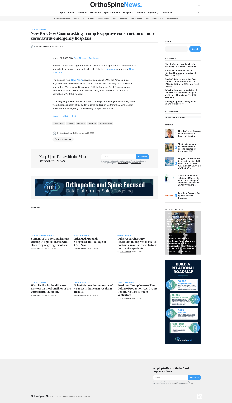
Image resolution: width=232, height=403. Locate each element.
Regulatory (51, 235)
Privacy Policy (123, 163)
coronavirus (111, 69)
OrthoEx (91, 18)
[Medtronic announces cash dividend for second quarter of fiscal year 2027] (169, 147)
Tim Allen (172, 229)
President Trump (106, 123)
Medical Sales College (154, 18)
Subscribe (142, 157)
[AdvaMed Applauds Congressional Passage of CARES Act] (94, 222)
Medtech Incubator (120, 18)
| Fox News (93, 58)
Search (168, 42)
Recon (170, 236)
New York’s (77, 80)
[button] (199, 5)
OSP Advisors (103, 18)
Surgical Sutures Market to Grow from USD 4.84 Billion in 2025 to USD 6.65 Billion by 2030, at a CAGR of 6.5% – (182, 83)
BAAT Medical (172, 18)
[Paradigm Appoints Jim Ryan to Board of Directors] (169, 195)
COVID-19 (35, 29)
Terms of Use (136, 163)
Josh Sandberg (174, 251)
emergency (81, 123)
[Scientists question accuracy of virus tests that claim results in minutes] (94, 268)
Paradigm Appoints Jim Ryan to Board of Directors (180, 102)
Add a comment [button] (64, 139)
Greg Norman (80, 58)
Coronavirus (58, 123)
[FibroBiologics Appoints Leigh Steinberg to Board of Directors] (169, 133)
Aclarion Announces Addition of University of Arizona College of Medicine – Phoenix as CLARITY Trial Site (181, 94)
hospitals (92, 123)
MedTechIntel (79, 18)
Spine (170, 214)
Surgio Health (136, 18)
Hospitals (42, 29)
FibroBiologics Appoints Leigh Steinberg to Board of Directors (180, 65)
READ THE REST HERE (64, 116)
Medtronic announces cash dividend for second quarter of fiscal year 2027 (180, 72)
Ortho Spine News (42, 396)
